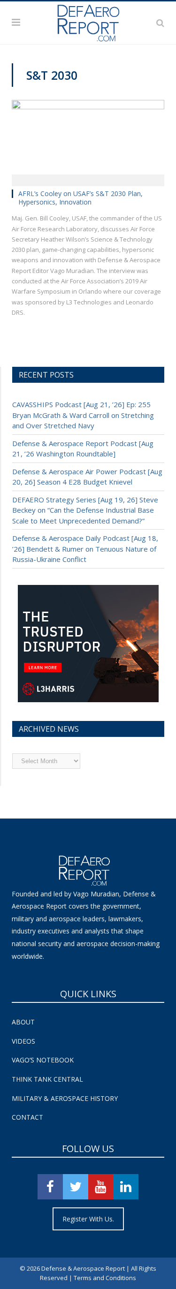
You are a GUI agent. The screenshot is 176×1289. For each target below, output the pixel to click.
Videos (23, 1041)
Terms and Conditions (105, 1278)
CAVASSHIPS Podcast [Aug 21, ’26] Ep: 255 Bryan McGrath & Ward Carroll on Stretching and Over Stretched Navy (83, 415)
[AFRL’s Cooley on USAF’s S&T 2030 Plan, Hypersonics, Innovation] (88, 140)
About (23, 1021)
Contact (27, 1117)
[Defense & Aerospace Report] (88, 21)
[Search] (160, 22)
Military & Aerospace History (65, 1098)
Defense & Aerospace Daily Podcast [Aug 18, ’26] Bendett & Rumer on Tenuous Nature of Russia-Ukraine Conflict (85, 548)
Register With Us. (88, 1218)
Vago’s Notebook (43, 1059)
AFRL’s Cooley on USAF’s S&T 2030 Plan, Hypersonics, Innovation (80, 197)
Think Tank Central (47, 1079)
